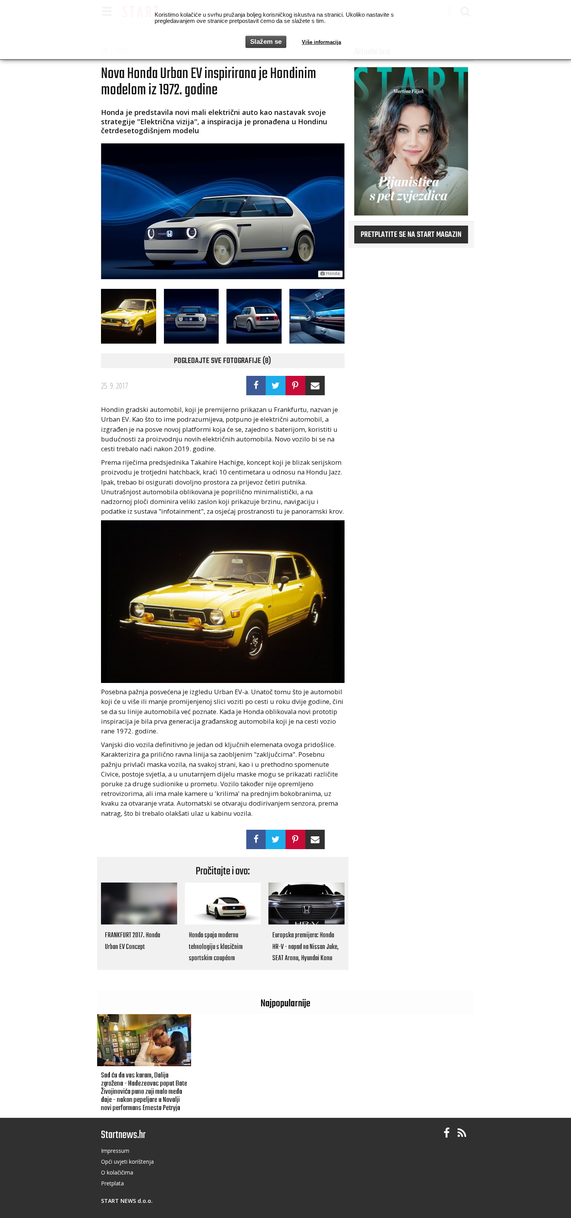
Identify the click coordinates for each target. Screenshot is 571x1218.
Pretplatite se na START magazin (411, 235)
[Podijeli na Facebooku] (256, 385)
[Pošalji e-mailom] (315, 385)
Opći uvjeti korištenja (127, 1161)
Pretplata (112, 1183)
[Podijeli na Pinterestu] (295, 385)
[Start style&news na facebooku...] (447, 1133)
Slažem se (266, 41)
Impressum (115, 1150)
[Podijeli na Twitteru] (276, 385)
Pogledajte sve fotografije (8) (222, 361)
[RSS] (462, 1133)
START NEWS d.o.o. (127, 1200)
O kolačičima (117, 1172)
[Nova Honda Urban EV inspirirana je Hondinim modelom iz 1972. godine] (223, 211)
